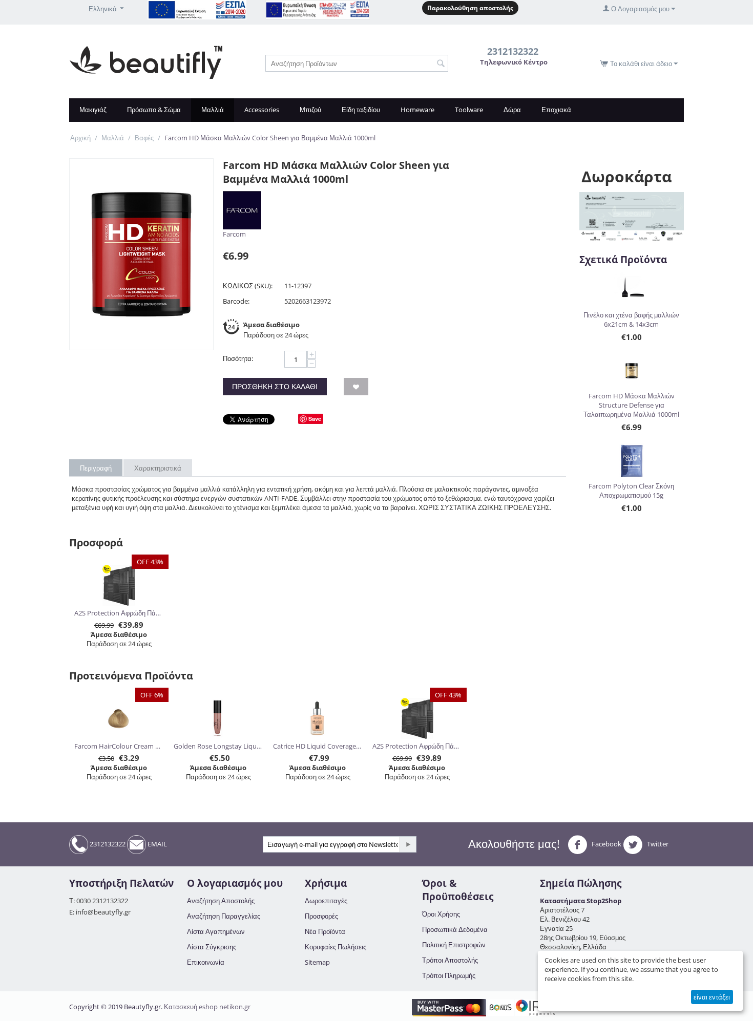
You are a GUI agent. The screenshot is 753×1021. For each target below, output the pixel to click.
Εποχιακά (556, 109)
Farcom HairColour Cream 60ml (119, 746)
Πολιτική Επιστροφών (454, 944)
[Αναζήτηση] (440, 64)
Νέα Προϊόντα (325, 931)
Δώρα (512, 109)
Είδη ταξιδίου (361, 109)
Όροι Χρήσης (441, 914)
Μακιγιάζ (93, 109)
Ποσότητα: (238, 358)
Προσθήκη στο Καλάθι (275, 386)
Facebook (605, 843)
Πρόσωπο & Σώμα (154, 109)
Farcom (234, 234)
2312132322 (107, 843)
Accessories (261, 109)
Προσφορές (321, 916)
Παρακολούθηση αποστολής (470, 8)
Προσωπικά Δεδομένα (455, 929)
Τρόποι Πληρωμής (448, 975)
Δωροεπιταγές (326, 900)
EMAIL (156, 843)
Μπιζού (310, 109)
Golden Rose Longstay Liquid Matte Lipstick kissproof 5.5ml (218, 746)
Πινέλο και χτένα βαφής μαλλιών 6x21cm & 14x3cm (631, 319)
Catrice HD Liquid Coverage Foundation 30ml (318, 746)
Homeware (417, 109)
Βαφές (144, 137)
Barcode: (236, 301)
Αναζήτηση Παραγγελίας (223, 916)
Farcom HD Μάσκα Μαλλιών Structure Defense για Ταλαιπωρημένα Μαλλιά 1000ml (631, 405)
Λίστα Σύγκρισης (211, 946)
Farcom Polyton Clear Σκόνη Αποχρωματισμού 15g (631, 490)
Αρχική (80, 137)
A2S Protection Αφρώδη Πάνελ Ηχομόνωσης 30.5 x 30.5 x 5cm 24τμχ (119, 613)
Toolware (469, 109)
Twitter (656, 843)
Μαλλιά (212, 109)
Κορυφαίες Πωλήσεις (335, 946)
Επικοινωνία (205, 962)
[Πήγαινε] (408, 844)
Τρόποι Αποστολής (450, 960)
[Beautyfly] (145, 61)
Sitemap (317, 962)
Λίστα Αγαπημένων (216, 931)
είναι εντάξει (712, 997)
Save (314, 418)
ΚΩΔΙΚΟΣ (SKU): (248, 285)
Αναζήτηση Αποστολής (221, 900)
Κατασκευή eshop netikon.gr (207, 1006)
